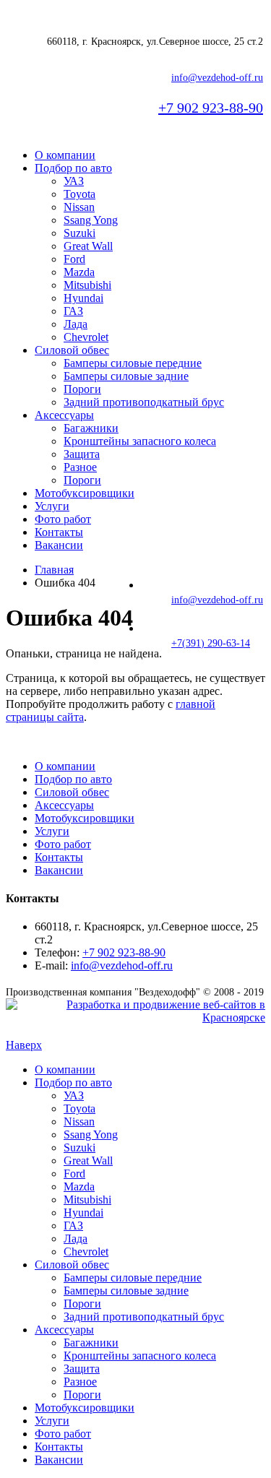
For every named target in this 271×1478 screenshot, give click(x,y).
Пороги (82, 389)
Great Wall (88, 246)
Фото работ (63, 519)
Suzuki (79, 233)
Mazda (79, 272)
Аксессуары (64, 415)
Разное (80, 467)
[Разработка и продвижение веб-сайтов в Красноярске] (135, 1017)
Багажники (91, 428)
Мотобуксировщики (84, 493)
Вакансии (59, 545)
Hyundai (83, 298)
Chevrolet (86, 337)
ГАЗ (73, 311)
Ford (74, 259)
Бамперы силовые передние (133, 363)
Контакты (59, 532)
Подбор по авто (73, 168)
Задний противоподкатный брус (144, 402)
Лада (75, 324)
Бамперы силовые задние (126, 376)
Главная (54, 569)
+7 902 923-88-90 (210, 108)
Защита (82, 454)
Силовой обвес (72, 350)
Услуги (52, 506)
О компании (65, 155)
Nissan (79, 207)
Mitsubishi (87, 285)
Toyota (79, 194)
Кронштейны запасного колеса (140, 441)
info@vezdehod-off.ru (217, 77)
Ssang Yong (91, 220)
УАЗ (74, 181)
